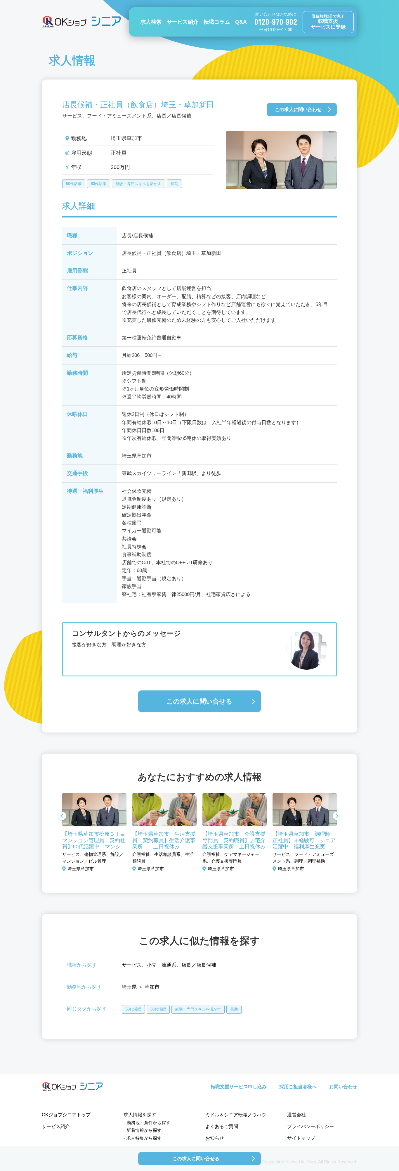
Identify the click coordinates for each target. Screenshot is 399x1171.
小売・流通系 (161, 965)
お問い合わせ (343, 1086)
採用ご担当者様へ (298, 1086)
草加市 (152, 987)
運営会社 (296, 1114)
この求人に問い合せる (199, 701)
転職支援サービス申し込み (239, 1086)
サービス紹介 (182, 22)
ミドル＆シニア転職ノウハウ (235, 1114)
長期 (174, 184)
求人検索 (151, 22)
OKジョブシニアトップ (66, 1114)
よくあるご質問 (221, 1126)
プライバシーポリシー (310, 1126)
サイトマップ (301, 1138)
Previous (62, 816)
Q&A (241, 22)
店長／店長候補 (198, 965)
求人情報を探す (140, 1114)
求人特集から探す (144, 1138)
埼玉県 (129, 987)
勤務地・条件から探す (148, 1122)
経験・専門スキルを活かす (138, 184)
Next (337, 816)
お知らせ (214, 1138)
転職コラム (217, 22)
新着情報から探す (144, 1130)
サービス (132, 965)
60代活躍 (98, 184)
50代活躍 (73, 184)
